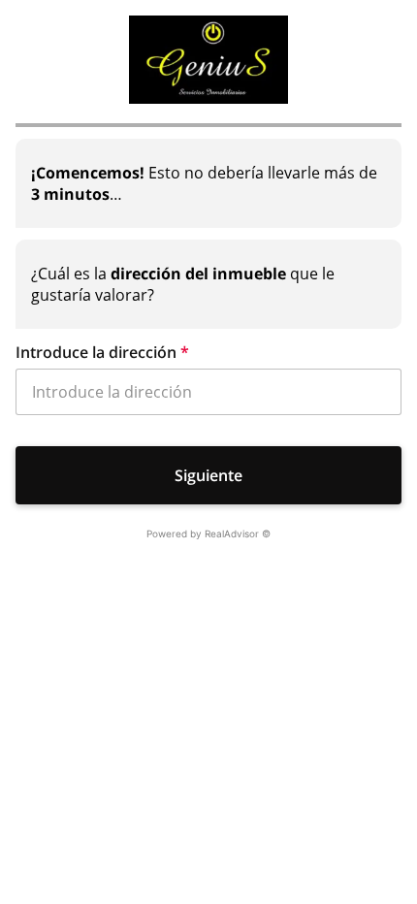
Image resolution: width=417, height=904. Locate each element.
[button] (208, 352)
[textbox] (208, 183)
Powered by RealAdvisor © (208, 533)
